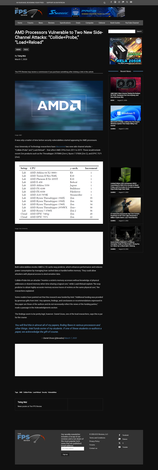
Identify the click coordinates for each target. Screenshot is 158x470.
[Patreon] (123, 2)
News (18, 49)
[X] (127, 2)
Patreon (125, 439)
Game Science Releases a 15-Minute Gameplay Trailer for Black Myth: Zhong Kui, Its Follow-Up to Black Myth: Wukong (125, 244)
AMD (20, 392)
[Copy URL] (50, 65)
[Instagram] (119, 2)
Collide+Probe (27, 392)
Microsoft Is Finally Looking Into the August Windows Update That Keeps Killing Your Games (125, 124)
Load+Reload (37, 392)
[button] (104, 2)
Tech (26, 49)
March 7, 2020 (70, 338)
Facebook (126, 435)
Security (44, 392)
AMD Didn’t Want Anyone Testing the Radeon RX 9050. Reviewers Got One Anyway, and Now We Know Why (125, 95)
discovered (60, 146)
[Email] (45, 65)
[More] (55, 65)
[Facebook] (111, 2)
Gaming (113, 129)
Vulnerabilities (52, 392)
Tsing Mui (21, 56)
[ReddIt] (40, 65)
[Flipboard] (115, 2)
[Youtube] (131, 2)
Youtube (125, 447)
